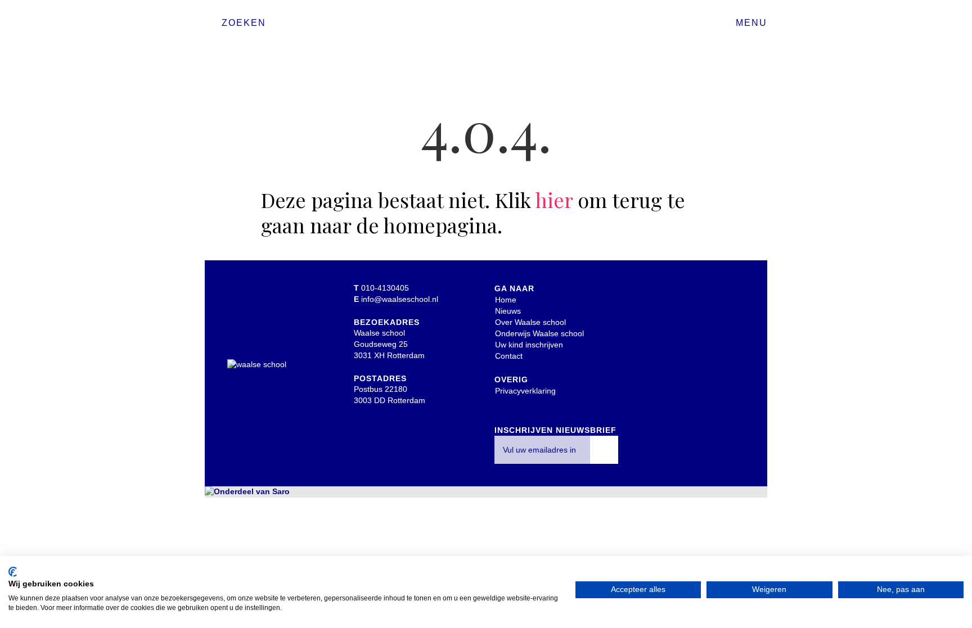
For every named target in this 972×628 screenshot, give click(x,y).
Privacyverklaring (525, 390)
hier (554, 199)
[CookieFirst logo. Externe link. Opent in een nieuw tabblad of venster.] (12, 572)
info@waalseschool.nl (399, 299)
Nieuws (508, 310)
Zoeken (244, 23)
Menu (751, 23)
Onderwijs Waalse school (539, 333)
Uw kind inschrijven (529, 344)
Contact (509, 355)
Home (505, 299)
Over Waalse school (530, 322)
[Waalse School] (486, 27)
